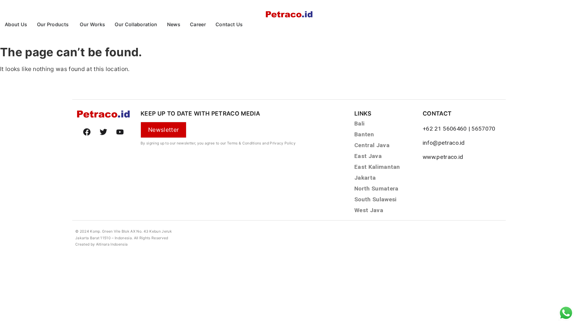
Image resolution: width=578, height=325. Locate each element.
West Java (368, 210)
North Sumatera (376, 188)
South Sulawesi (375, 199)
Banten (364, 134)
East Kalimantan (377, 166)
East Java (368, 156)
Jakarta (365, 177)
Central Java (372, 145)
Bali (359, 123)
